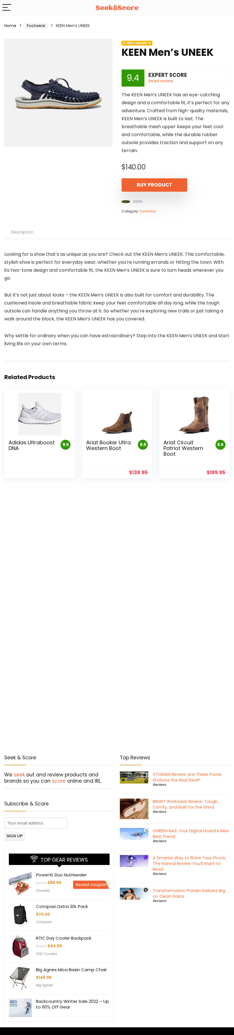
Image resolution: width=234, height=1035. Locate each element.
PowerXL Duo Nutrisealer (61, 875)
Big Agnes (44, 985)
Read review (160, 81)
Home (10, 25)
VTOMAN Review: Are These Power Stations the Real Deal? (187, 777)
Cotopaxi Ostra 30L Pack (62, 906)
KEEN (137, 201)
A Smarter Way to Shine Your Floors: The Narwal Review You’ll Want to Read (189, 863)
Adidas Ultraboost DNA (32, 445)
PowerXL (43, 890)
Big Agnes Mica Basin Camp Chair (71, 970)
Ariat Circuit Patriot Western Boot (183, 448)
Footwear (36, 25)
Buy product (154, 184)
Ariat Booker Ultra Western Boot (108, 445)
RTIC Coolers (46, 953)
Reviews (159, 784)
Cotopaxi (43, 921)
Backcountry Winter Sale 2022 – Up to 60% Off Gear (72, 1004)
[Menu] (7, 7)
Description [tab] (22, 232)
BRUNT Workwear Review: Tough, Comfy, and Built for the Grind (186, 804)
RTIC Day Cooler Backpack (63, 938)
